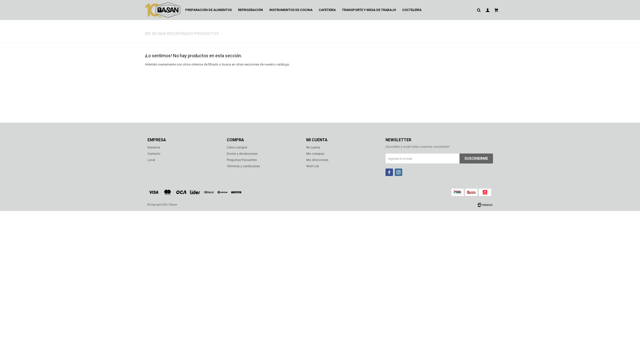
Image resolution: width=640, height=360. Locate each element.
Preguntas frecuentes (242, 160)
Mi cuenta (313, 147)
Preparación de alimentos (208, 10)
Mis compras (315, 154)
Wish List (312, 166)
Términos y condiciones (243, 166)
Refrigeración (250, 10)
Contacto (154, 154)
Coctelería (412, 10)
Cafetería (327, 10)
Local (151, 160)
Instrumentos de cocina (290, 10)
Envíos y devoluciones (242, 154)
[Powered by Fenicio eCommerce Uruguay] (485, 204)
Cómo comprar (237, 147)
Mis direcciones (317, 160)
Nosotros (154, 147)
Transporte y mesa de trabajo (369, 10)
